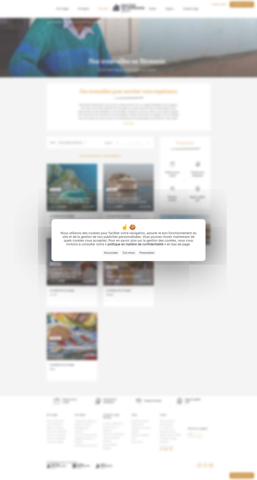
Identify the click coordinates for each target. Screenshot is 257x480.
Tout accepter (111, 253)
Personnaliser (147, 253)
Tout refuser (129, 253)
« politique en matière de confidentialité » (136, 244)
